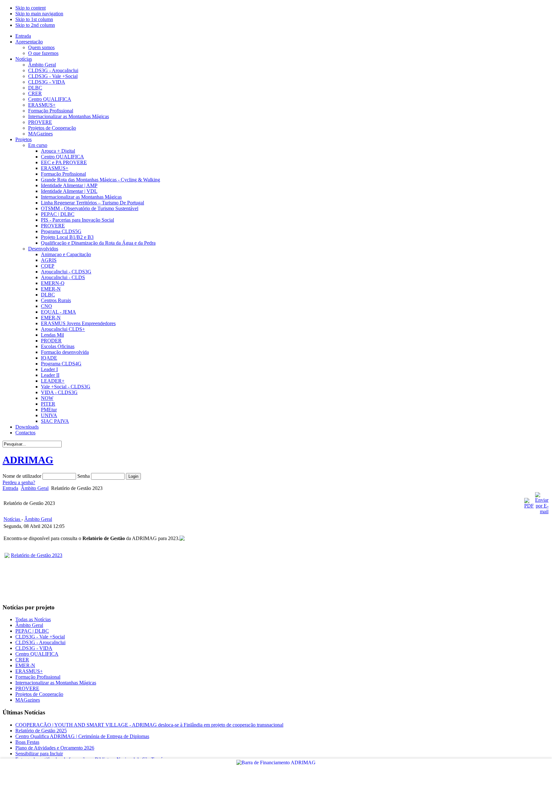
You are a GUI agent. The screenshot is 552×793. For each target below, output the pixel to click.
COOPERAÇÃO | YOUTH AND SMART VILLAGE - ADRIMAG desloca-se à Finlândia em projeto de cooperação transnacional (149, 725)
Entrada (10, 488)
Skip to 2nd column (35, 25)
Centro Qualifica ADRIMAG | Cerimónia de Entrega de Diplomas (82, 736)
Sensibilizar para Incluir (39, 753)
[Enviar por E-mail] (541, 511)
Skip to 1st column (34, 19)
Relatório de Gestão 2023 (36, 555)
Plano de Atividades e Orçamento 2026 (54, 748)
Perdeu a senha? (19, 482)
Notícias (12, 519)
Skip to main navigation (39, 13)
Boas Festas (27, 742)
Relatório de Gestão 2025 (41, 730)
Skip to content (30, 8)
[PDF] (529, 505)
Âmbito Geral (35, 488)
